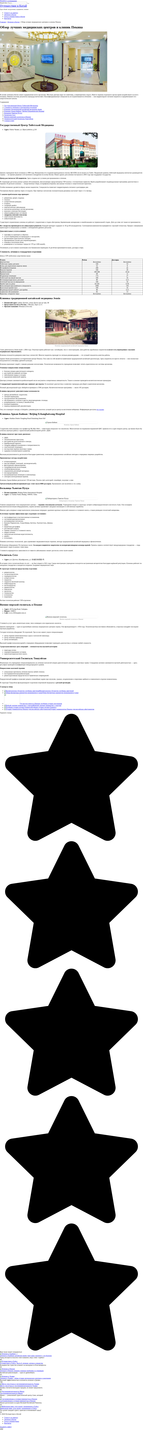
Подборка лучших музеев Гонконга (43, 707)
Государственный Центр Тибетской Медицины (21, 105)
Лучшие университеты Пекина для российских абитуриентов (72, 709)
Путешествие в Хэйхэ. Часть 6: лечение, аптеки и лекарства (21, 1363)
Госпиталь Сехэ (9, 115)
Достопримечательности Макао (11, 1393)
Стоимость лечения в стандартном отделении (20, 107)
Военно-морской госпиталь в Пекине (17, 117)
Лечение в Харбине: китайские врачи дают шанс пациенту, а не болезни (26, 1356)
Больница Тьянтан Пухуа (13, 113)
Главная (3, 22)
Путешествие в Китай (13, 5)
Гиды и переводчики (11, 1421)
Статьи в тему (9, 121)
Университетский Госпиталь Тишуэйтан (18, 119)
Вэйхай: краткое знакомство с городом (47, 705)
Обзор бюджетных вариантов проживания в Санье (60, 693)
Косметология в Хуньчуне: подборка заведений (57, 691)
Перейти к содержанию (8, 1)
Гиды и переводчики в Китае (14, 16)
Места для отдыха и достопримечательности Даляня (18, 1386)
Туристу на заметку (11, 13)
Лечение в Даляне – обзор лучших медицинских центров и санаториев (25, 1378)
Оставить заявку (6, 1427)
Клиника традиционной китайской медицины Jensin (23, 109)
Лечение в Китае (10, 15)
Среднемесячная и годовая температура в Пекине (17, 1401)
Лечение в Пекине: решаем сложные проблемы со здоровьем (22, 1371)
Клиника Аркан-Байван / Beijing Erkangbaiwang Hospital (24, 111)
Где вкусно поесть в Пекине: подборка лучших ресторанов (41, 703)
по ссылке (100, 409)
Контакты (7, 18)
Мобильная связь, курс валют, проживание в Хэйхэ (18, 1408)
